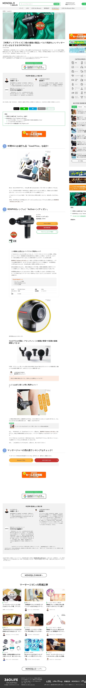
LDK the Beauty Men (68, 8)
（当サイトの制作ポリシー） (30, 58)
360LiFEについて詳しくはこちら (28, 684)
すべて (21, 8)
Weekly (80, 106)
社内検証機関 (39, 679)
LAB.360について (44, 546)
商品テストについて (70, 4)
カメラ (76, 71)
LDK (27, 8)
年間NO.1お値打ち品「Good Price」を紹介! (16, 116)
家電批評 (46, 8)
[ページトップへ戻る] (82, 675)
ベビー (76, 84)
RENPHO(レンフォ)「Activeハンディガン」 (16, 118)
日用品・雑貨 (77, 80)
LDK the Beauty (36, 8)
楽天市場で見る (46, 460)
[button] (10, 241)
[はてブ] (33, 108)
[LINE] (24, 108)
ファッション (77, 88)
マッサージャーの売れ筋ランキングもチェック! (17, 123)
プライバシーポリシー (80, 684)
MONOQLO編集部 (16, 90)
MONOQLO (55, 8)
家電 (76, 62)
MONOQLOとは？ (70, 2)
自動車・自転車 (77, 93)
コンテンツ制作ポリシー (70, 684)
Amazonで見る (21, 460)
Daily (74, 106)
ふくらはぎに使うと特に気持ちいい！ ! (16, 121)
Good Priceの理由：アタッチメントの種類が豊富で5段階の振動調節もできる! (25, 120)
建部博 (41, 80)
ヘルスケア (77, 75)
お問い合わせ (47, 684)
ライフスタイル (77, 97)
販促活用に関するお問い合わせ (40, 557)
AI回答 (57, 3)
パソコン (77, 67)
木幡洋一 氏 (13, 80)
